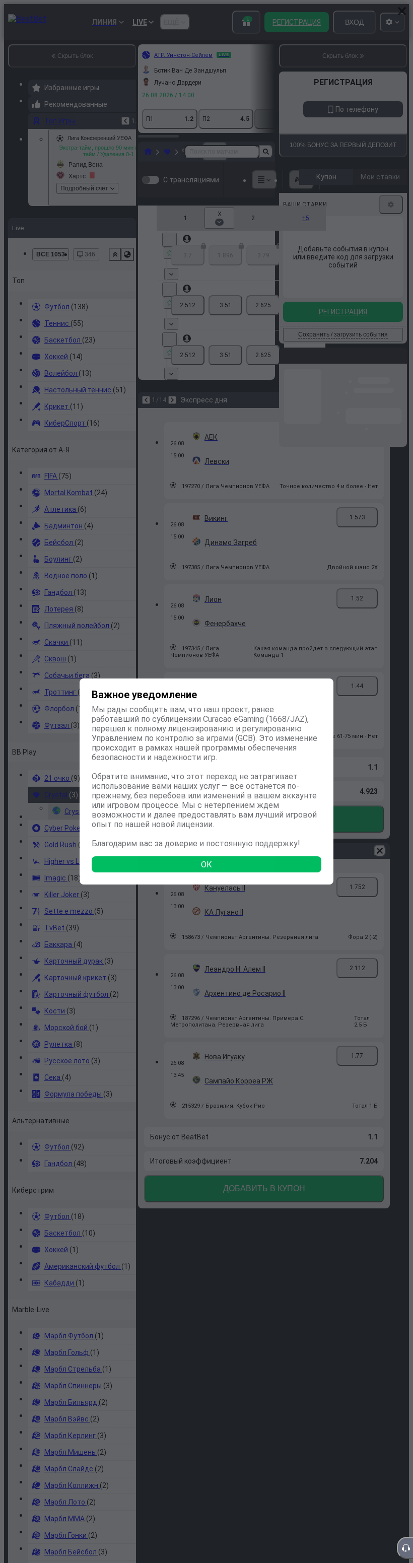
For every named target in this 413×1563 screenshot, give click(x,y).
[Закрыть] (402, 11)
